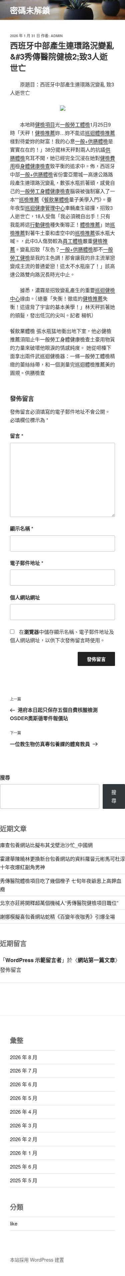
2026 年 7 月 (23, 1070)
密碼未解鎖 (30, 10)
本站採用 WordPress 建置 (37, 1259)
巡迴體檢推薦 (100, 132)
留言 (16, 435)
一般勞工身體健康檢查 (45, 190)
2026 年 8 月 (23, 1056)
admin (57, 35)
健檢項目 (45, 124)
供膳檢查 (35, 372)
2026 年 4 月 (23, 1111)
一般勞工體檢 (75, 124)
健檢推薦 (45, 132)
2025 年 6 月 (23, 1166)
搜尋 (5, 777)
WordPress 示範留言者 (33, 960)
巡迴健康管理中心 (45, 207)
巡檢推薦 (29, 199)
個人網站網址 (25, 597)
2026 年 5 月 (23, 1097)
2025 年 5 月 (23, 1180)
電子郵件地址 (26, 563)
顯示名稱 (21, 528)
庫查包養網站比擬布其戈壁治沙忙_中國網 (46, 844)
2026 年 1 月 (23, 1152)
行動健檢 (40, 224)
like (13, 1223)
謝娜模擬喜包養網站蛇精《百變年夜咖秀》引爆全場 (57, 916)
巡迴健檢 (50, 355)
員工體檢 (73, 240)
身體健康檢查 (35, 165)
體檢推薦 (90, 224)
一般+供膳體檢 (91, 141)
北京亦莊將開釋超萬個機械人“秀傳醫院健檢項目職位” (59, 902)
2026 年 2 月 (23, 1138)
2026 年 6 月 (23, 1084)
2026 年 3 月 (23, 1125)
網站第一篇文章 (96, 960)
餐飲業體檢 (56, 199)
